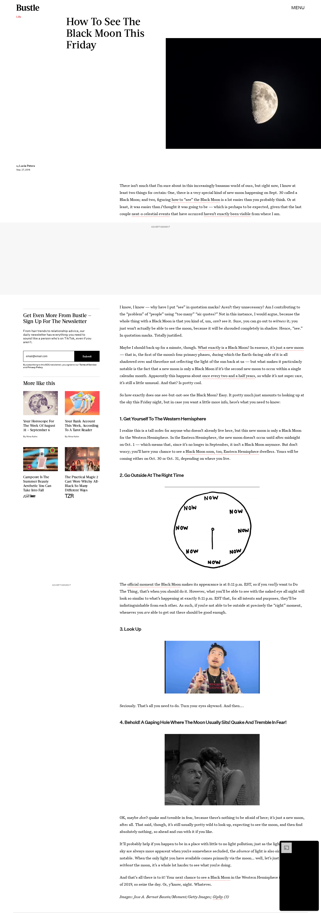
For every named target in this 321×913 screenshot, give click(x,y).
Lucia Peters (27, 166)
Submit (87, 356)
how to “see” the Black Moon (196, 199)
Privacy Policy (35, 367)
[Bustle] (27, 7)
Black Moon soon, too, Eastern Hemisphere (222, 451)
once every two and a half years (228, 375)
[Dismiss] (314, 844)
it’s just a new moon (287, 347)
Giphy (218, 896)
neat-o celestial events (151, 213)
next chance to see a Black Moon (202, 877)
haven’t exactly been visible (227, 213)
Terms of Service (88, 364)
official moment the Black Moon (154, 584)
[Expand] (284, 844)
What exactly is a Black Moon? (223, 347)
